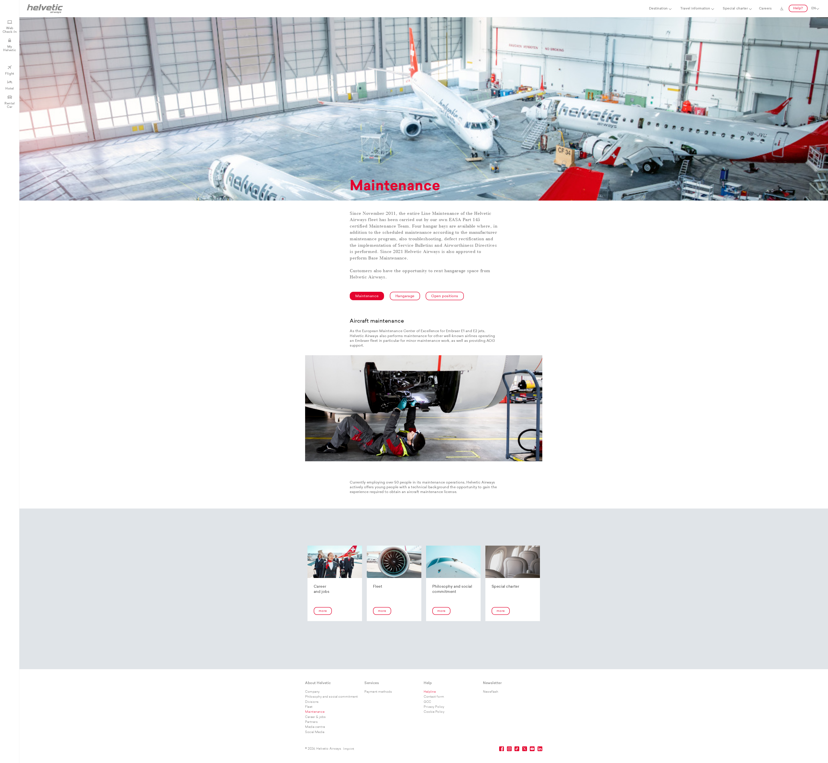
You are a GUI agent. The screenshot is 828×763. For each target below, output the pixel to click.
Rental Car (10, 105)
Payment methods (378, 692)
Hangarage (404, 296)
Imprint (348, 749)
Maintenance (366, 296)
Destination (658, 8)
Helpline (430, 692)
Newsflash (490, 692)
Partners (311, 722)
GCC (427, 702)
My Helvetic (9, 48)
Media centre (315, 727)
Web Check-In (10, 30)
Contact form (434, 696)
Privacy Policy (434, 707)
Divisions (312, 702)
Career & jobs (315, 717)
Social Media (315, 732)
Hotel (9, 88)
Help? (798, 8)
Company (312, 692)
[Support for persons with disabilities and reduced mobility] (782, 9)
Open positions (444, 296)
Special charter (735, 8)
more (323, 611)
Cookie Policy (434, 712)
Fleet (309, 707)
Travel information (695, 8)
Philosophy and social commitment (331, 696)
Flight (9, 73)
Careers (765, 8)
